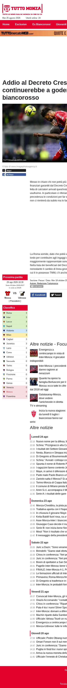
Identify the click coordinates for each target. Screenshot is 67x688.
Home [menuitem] (6, 24)
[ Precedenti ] (15, 301)
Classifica (9, 307)
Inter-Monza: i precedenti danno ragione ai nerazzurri (52, 370)
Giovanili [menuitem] (61, 24)
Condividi (39, 295)
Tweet (57, 295)
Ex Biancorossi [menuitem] (41, 24)
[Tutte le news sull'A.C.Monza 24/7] (22, 9)
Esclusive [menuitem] (21, 24)
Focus (41, 280)
